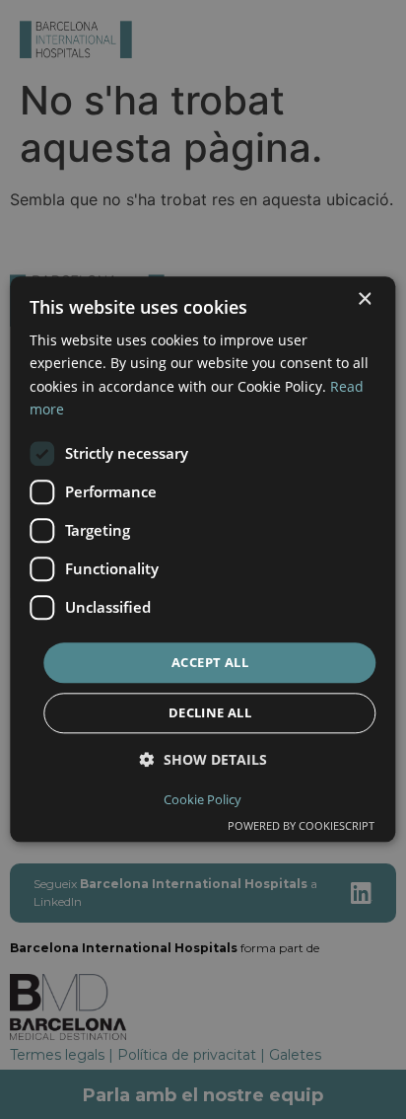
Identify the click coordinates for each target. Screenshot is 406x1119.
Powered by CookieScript (301, 826)
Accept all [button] (209, 662)
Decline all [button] (210, 713)
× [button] (364, 299)
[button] (203, 760)
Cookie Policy (202, 800)
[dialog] (202, 559)
